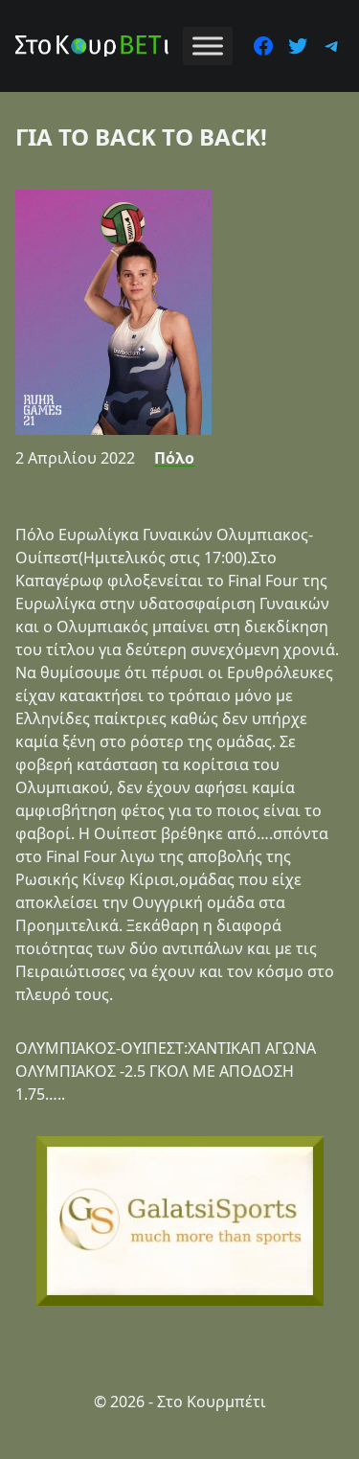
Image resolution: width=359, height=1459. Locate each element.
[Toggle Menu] (207, 45)
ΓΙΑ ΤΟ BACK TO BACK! (141, 136)
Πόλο (174, 457)
